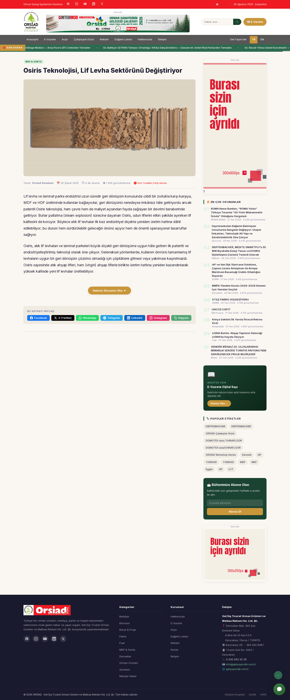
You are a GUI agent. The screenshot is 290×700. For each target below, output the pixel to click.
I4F (259, 454)
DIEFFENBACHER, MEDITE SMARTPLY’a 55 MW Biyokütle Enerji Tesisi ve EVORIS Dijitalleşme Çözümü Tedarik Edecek (239, 251)
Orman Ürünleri (128, 662)
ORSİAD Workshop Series (221, 454)
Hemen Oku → (219, 403)
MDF (242, 462)
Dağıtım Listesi (123, 39)
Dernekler (125, 656)
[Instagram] (76, 4)
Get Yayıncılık (238, 39)
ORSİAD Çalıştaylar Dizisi (220, 433)
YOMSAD (211, 462)
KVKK (263, 694)
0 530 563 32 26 (236, 659)
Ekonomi (124, 623)
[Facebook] (68, 4)
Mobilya (124, 616)
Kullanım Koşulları (235, 694)
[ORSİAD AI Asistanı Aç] (279, 689)
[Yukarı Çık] (278, 675)
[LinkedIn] (93, 4)
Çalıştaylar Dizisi (84, 39)
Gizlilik (252, 694)
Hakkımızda (145, 39)
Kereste (247, 454)
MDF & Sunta (127, 649)
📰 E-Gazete (255, 21)
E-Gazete (50, 39)
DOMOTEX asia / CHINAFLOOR (224, 440)
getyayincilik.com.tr (237, 669)
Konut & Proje (127, 629)
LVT (231, 469)
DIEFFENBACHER (215, 426)
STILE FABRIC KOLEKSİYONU (230, 299)
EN (262, 39)
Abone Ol (235, 511)
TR (253, 39)
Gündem (124, 669)
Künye (174, 649)
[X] (102, 4)
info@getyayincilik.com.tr (241, 664)
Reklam (104, 39)
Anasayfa (32, 39)
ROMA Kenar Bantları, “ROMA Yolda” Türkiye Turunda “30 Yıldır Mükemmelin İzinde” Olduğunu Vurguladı (236, 212)
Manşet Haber (128, 676)
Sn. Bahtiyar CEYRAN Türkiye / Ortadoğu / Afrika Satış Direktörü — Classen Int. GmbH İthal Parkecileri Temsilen (164, 47)
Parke (122, 636)
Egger (209, 469)
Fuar (122, 642)
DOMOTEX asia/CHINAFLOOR (223, 447)
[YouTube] (85, 4)
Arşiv (65, 39)
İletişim (162, 39)
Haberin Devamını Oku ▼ (109, 290)
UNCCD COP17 (221, 309)
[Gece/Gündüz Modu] (217, 4)
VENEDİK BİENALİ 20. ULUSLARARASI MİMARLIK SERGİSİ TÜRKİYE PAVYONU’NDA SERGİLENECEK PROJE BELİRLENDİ (238, 350)
